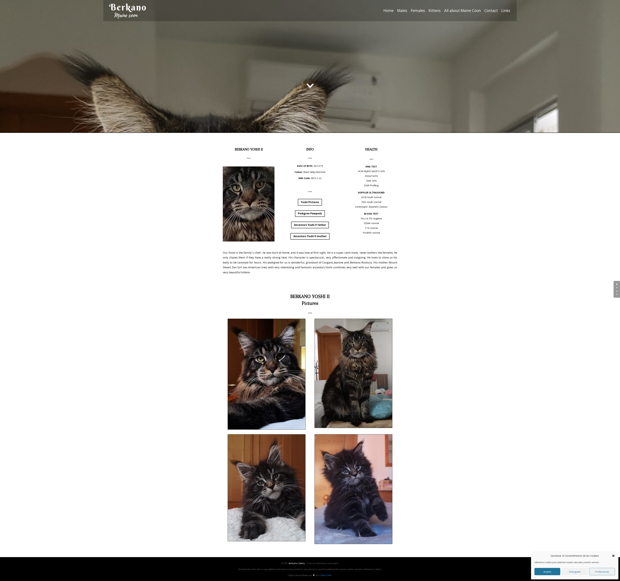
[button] (613, 555)
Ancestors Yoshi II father (310, 225)
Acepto (547, 571)
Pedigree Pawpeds (310, 213)
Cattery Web (326, 575)
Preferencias (602, 571)
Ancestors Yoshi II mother (310, 236)
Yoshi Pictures (310, 202)
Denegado (575, 571)
